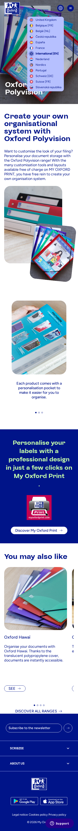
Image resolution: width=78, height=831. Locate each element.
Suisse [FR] (43, 81)
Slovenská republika (48, 87)
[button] (36, 412)
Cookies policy (38, 814)
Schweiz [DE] (44, 76)
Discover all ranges (36, 711)
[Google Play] (24, 801)
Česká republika (46, 36)
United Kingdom (46, 20)
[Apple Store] (53, 801)
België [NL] (43, 31)
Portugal (41, 70)
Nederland (42, 59)
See (12, 688)
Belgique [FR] (44, 25)
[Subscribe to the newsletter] (68, 728)
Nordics (41, 65)
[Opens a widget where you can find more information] (59, 824)
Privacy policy (57, 814)
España (40, 42)
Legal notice (20, 814)
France (40, 48)
